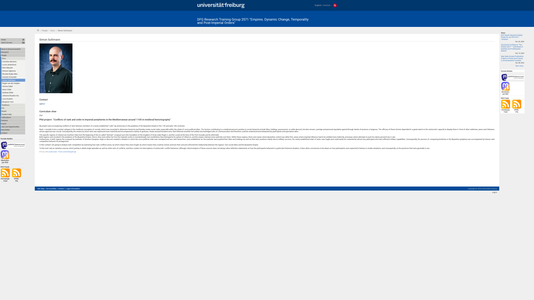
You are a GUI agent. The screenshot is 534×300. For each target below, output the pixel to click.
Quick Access (6, 43)
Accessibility (51, 189)
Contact (61, 189)
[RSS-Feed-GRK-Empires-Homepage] (505, 104)
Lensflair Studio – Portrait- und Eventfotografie (61, 151)
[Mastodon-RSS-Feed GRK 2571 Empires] (505, 86)
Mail (43, 104)
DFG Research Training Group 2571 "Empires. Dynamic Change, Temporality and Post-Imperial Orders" (252, 21)
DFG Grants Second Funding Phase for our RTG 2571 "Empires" (511, 37)
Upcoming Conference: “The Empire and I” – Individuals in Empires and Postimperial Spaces (512, 48)
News (503, 33)
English (318, 5)
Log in (494, 192)
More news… (520, 66)
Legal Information (73, 189)
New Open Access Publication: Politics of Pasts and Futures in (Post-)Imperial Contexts (512, 58)
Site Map (40, 189)
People (45, 30)
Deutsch (326, 5)
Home (38, 30)
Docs (52, 30)
